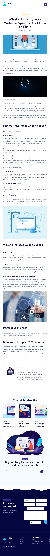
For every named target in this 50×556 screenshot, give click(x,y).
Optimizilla (10, 257)
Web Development (36, 543)
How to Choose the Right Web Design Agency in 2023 (24, 425)
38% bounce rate (35, 110)
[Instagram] (9, 547)
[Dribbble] (14, 547)
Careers (21, 545)
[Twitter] (6, 547)
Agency (21, 539)
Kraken (4, 257)
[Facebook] (4, 547)
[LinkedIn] (11, 547)
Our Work (22, 541)
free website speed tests (39, 332)
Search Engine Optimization (38, 541)
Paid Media (34, 539)
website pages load (9, 73)
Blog (21, 543)
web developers (33, 271)
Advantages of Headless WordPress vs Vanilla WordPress (9, 425)
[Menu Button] (45, 4)
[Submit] (45, 522)
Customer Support (23, 550)
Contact (21, 547)
